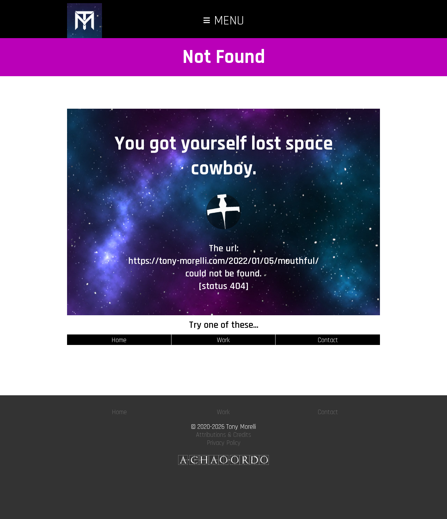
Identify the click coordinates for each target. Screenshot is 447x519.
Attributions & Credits (223, 435)
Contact (328, 340)
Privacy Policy (224, 443)
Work (223, 340)
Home (118, 340)
